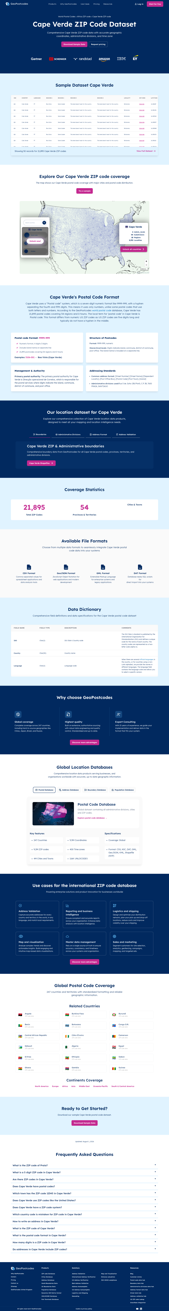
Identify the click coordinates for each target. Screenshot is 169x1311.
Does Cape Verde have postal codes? (34, 1186)
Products (52, 4)
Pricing (96, 4)
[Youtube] (137, 1309)
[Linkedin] (141, 1309)
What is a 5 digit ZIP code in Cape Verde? (36, 1172)
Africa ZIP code (84, 16)
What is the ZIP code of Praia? (30, 1165)
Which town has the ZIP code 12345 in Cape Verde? (42, 1193)
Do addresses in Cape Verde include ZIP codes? (40, 1249)
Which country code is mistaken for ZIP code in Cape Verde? (47, 1214)
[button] (84, 1165)
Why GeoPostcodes (68, 4)
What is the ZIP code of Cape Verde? (34, 1228)
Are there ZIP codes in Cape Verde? (33, 1179)
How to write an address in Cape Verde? (35, 1221)
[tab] (39, 434)
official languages (146, 659)
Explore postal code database (91, 818)
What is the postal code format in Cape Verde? (39, 1235)
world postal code (101, 310)
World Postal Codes (66, 16)
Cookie (78, 1309)
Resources (107, 4)
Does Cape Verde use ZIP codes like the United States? (44, 1200)
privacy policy (87, 1309)
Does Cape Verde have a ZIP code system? (37, 1207)
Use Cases (85, 4)
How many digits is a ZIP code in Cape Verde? (39, 1242)
